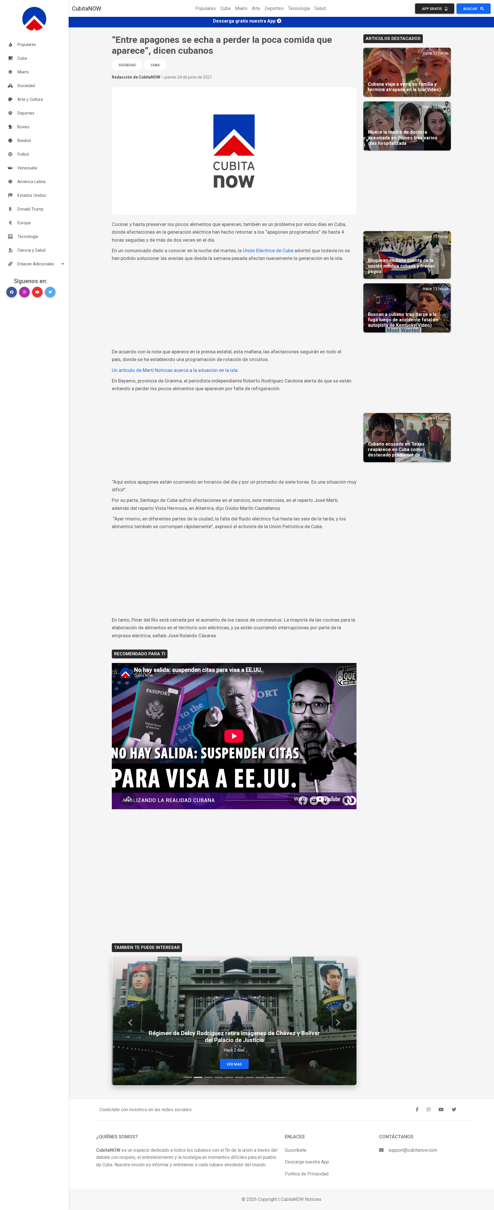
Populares (205, 8)
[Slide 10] (280, 1077)
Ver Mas (234, 1064)
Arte (256, 8)
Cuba (225, 8)
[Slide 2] (198, 1077)
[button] (34, 264)
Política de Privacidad (306, 1174)
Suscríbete (295, 1150)
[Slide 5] (229, 1077)
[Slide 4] (218, 1077)
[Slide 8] (260, 1077)
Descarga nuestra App (307, 1162)
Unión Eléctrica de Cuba (268, 250)
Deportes (274, 8)
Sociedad (127, 65)
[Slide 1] (188, 1077)
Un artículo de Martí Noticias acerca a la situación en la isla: (175, 370)
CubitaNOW (86, 8)
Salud (320, 8)
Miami (241, 8)
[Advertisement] (234, 305)
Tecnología (299, 8)
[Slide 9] (270, 1077)
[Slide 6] (239, 1077)
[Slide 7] (249, 1077)
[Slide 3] (208, 1077)
